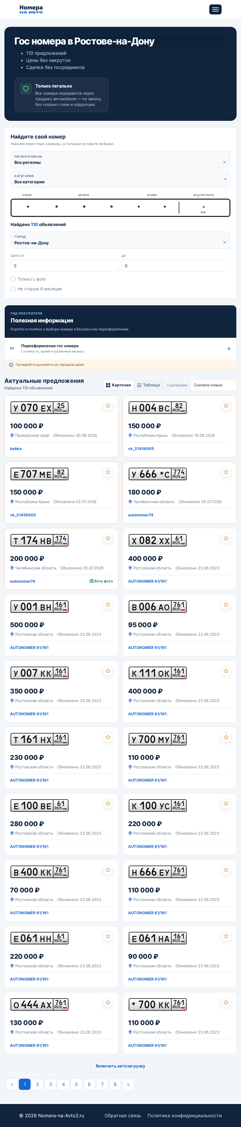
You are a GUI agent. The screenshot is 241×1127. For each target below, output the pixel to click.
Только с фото (32, 278)
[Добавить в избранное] (108, 406)
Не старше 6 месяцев (40, 288)
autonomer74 (140, 515)
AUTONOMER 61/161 (147, 581)
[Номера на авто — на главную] (31, 9)
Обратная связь (123, 1115)
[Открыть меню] (215, 9)
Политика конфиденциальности (185, 1115)
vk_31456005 (141, 448)
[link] (61, 426)
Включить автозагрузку (120, 1065)
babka (16, 448)
